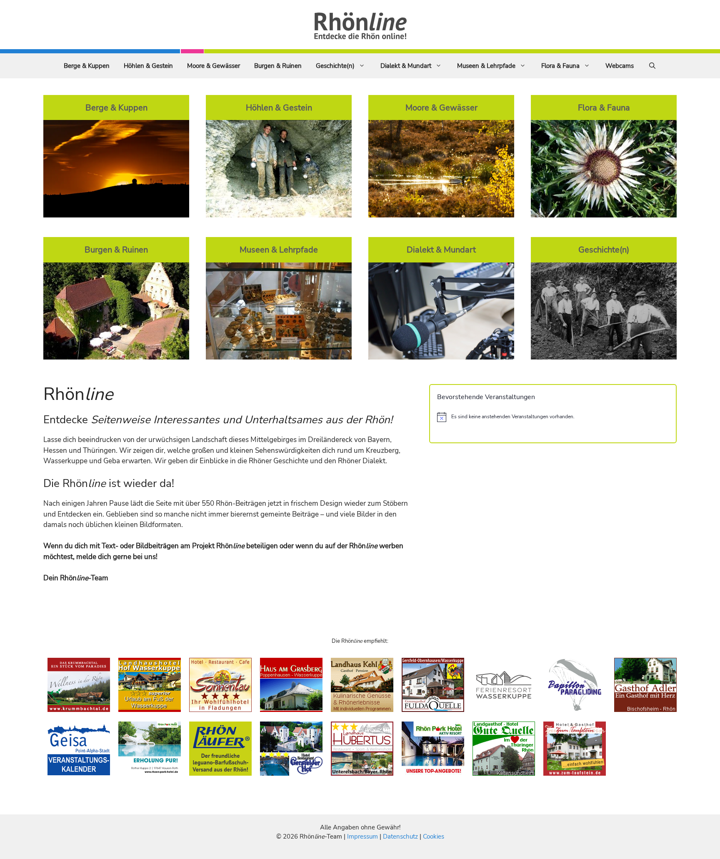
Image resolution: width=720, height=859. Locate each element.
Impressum (363, 836)
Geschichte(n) (335, 66)
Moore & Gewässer (213, 66)
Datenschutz (400, 836)
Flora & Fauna (560, 66)
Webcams (619, 66)
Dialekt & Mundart (405, 66)
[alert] (553, 417)
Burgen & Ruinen (278, 66)
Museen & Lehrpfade (486, 66)
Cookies (433, 836)
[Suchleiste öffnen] (652, 65)
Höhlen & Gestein (148, 66)
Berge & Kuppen (87, 66)
